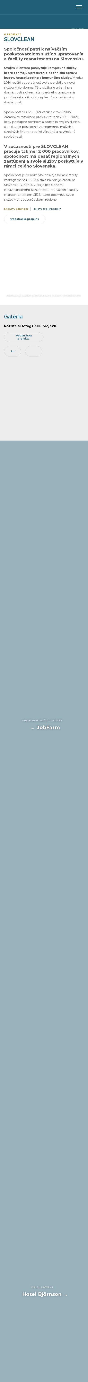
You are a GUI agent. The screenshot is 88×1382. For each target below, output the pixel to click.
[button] (80, 7)
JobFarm (42, 724)
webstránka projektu (24, 218)
